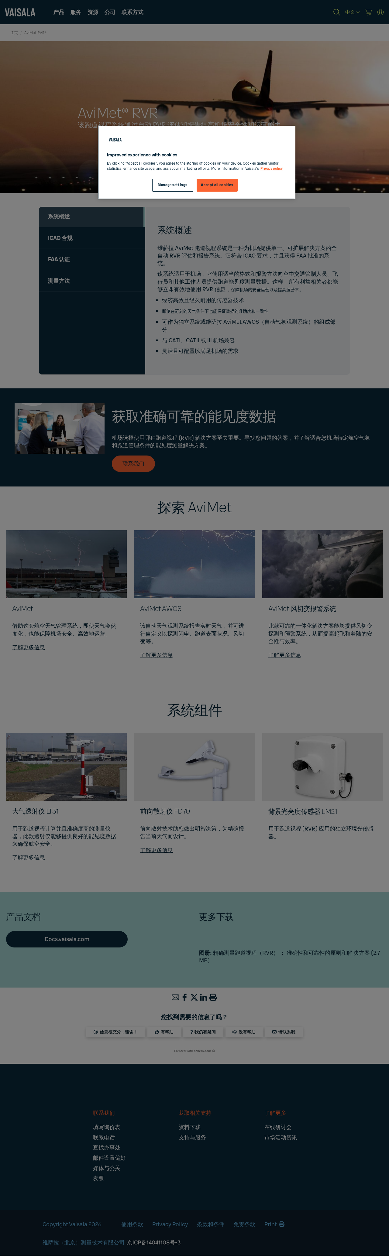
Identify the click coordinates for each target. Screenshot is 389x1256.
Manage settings (173, 185)
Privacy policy (271, 168)
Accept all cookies (217, 185)
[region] (196, 163)
